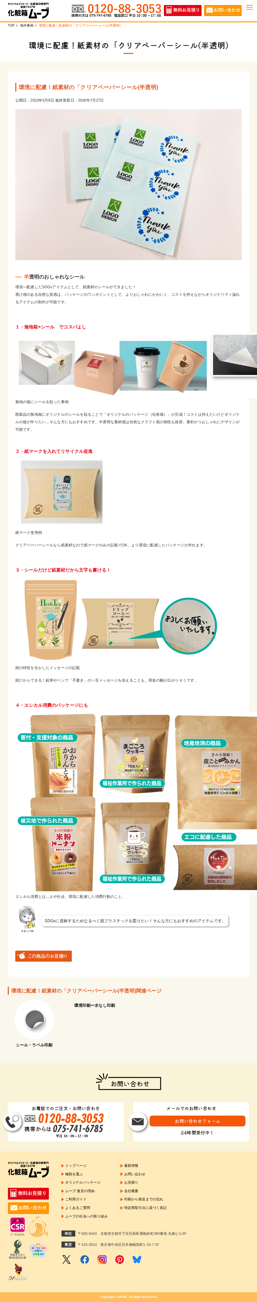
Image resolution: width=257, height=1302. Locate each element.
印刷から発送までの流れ (143, 1199)
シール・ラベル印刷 (34, 1045)
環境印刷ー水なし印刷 (94, 1005)
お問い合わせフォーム (197, 1121)
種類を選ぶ (74, 1174)
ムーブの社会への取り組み (86, 1216)
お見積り (131, 1182)
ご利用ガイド (76, 1199)
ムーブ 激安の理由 (80, 1191)
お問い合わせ (135, 1174)
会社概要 (131, 1191)
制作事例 (27, 25)
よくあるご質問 (77, 1208)
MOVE (122, 1297)
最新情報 (131, 1166)
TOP (11, 25)
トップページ (76, 1166)
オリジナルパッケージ (83, 1182)
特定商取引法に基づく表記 (145, 1208)
